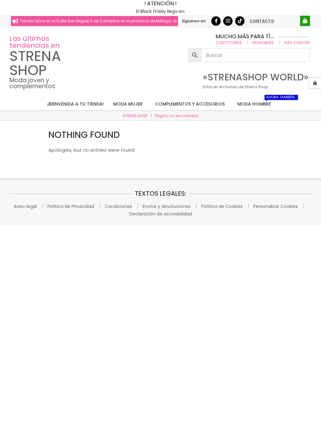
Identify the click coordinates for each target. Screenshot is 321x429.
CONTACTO (262, 21)
